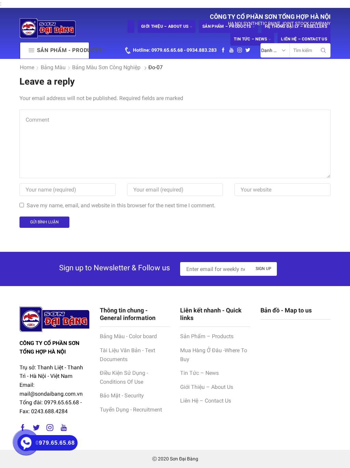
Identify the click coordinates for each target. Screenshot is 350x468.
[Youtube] (231, 50)
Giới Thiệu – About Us (206, 387)
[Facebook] (223, 50)
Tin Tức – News (199, 373)
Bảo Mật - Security (122, 395)
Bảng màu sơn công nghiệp (106, 67)
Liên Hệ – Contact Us (205, 400)
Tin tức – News (250, 39)
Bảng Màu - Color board (128, 336)
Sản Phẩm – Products (206, 336)
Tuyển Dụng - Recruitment (131, 409)
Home (27, 67)
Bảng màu (53, 67)
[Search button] (323, 50)
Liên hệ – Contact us (304, 39)
